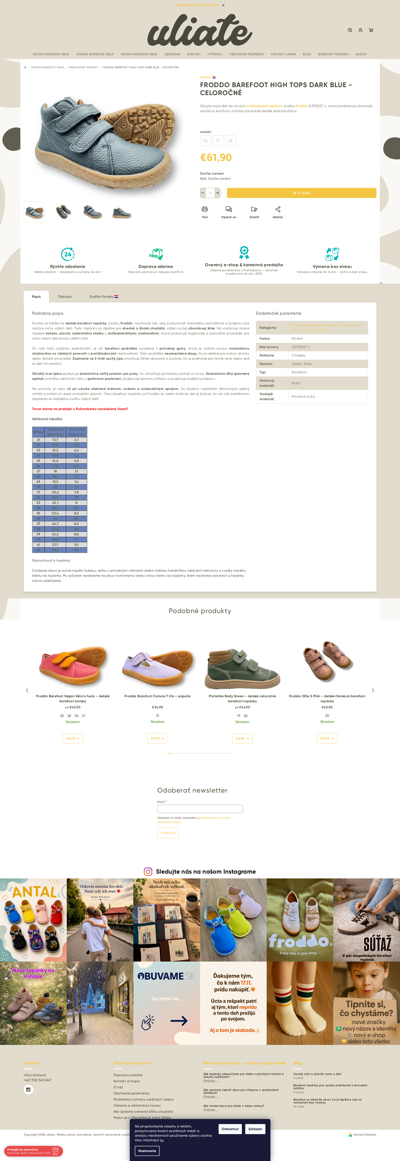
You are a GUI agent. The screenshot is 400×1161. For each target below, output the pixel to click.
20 (246, 716)
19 (238, 716)
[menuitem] (51, 54)
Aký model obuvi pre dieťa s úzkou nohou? (233, 1106)
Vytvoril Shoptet (365, 1134)
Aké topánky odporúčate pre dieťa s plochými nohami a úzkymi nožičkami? (243, 1075)
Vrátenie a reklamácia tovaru (137, 1105)
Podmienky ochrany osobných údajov (144, 1099)
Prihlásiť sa (168, 833)
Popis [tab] (36, 297)
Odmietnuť (230, 1129)
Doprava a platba (128, 1075)
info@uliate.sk (35, 1075)
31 (83, 716)
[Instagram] (28, 1089)
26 (205, 140)
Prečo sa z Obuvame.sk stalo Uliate (142, 1118)
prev (27, 690)
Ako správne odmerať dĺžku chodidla (143, 1112)
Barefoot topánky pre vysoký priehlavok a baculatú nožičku (330, 1087)
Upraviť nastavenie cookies (112, 1134)
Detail (70, 738)
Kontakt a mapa (127, 1081)
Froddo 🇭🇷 (208, 77)
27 (218, 140)
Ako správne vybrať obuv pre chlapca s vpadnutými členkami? (241, 1091)
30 (77, 716)
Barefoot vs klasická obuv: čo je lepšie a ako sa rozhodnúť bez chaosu (327, 1101)
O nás (118, 1087)
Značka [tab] (104, 297)
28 (230, 140)
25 (62, 716)
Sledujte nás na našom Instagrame (206, 871)
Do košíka (304, 193)
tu (162, 1140)
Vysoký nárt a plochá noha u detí (317, 1074)
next (373, 690)
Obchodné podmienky (132, 1093)
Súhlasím (255, 1129)
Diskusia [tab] (65, 297)
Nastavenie (147, 1151)
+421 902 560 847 (37, 1080)
